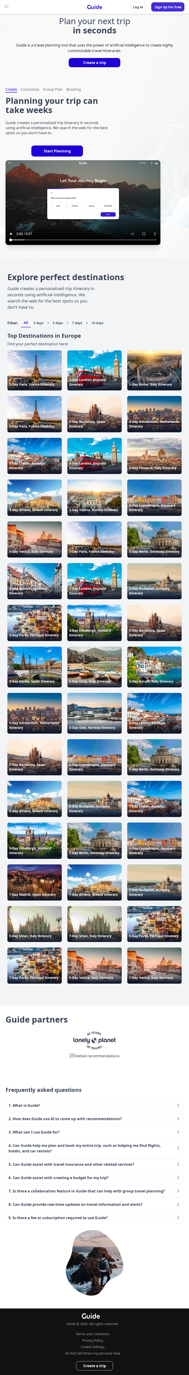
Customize (30, 89)
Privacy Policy (93, 1340)
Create (11, 89)
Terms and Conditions (93, 1334)
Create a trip (94, 62)
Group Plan (53, 89)
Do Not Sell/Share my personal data (92, 1353)
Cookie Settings (93, 1347)
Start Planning (57, 151)
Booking (73, 89)
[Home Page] (94, 7)
